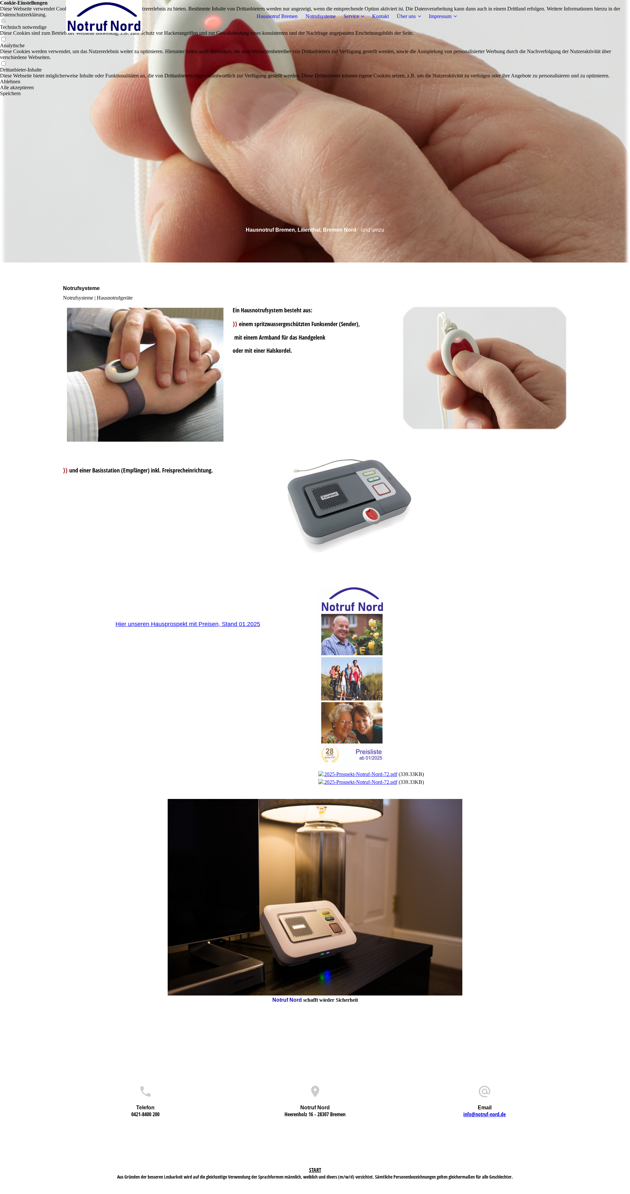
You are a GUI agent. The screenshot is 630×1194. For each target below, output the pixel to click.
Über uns (406, 16)
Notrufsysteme (320, 16)
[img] (104, 16)
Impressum (440, 16)
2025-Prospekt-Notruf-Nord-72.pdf (360, 774)
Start (315, 1170)
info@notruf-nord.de (484, 1114)
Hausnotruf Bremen (277, 16)
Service (351, 16)
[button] (315, 82)
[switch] (3, 39)
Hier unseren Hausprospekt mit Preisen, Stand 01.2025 (188, 624)
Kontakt (380, 16)
